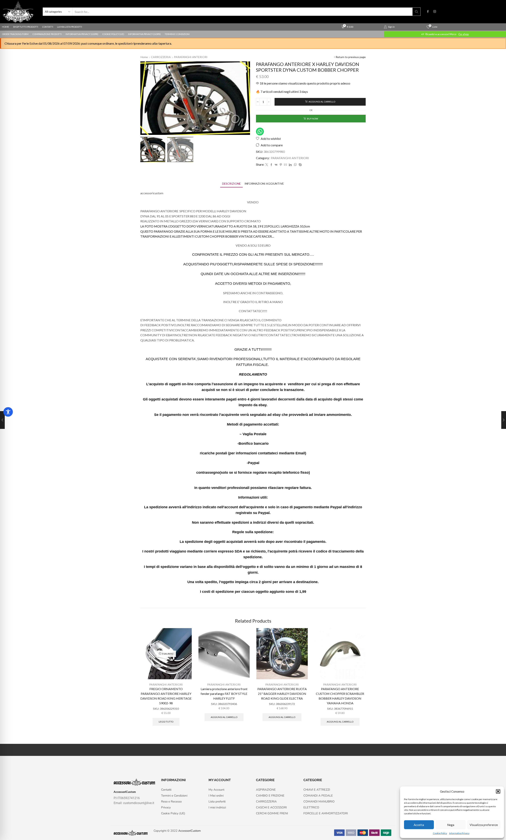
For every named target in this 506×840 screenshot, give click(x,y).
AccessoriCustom (189, 831)
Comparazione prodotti (47, 34)
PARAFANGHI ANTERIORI (191, 57)
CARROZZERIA (161, 57)
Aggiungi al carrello (322, 101)
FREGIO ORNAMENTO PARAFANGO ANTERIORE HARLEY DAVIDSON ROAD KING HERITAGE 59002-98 (166, 696)
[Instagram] (434, 11)
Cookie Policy (440, 833)
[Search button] (416, 12)
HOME (5, 26)
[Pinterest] (280, 164)
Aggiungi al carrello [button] (224, 717)
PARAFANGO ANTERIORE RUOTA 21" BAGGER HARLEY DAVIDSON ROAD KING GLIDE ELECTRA (282, 693)
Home (144, 57)
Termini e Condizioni (177, 34)
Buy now (312, 118)
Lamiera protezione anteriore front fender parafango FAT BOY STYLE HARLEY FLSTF (224, 693)
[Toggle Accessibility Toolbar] (8, 412)
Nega (450, 825)
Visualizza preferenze (484, 825)
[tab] (231, 183)
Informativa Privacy (459, 833)
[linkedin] (290, 164)
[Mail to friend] (285, 164)
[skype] (300, 164)
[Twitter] (266, 164)
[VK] (276, 164)
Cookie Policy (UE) (113, 34)
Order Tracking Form (15, 34)
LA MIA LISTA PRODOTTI (69, 26)
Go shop (463, 34)
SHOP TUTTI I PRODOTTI (25, 26)
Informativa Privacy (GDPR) (82, 34)
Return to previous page (351, 57)
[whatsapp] (295, 164)
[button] (498, 791)
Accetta (419, 825)
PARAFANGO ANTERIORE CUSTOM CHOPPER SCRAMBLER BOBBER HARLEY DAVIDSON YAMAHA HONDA (340, 696)
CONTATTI (47, 26)
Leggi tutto (166, 721)
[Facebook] (428, 11)
